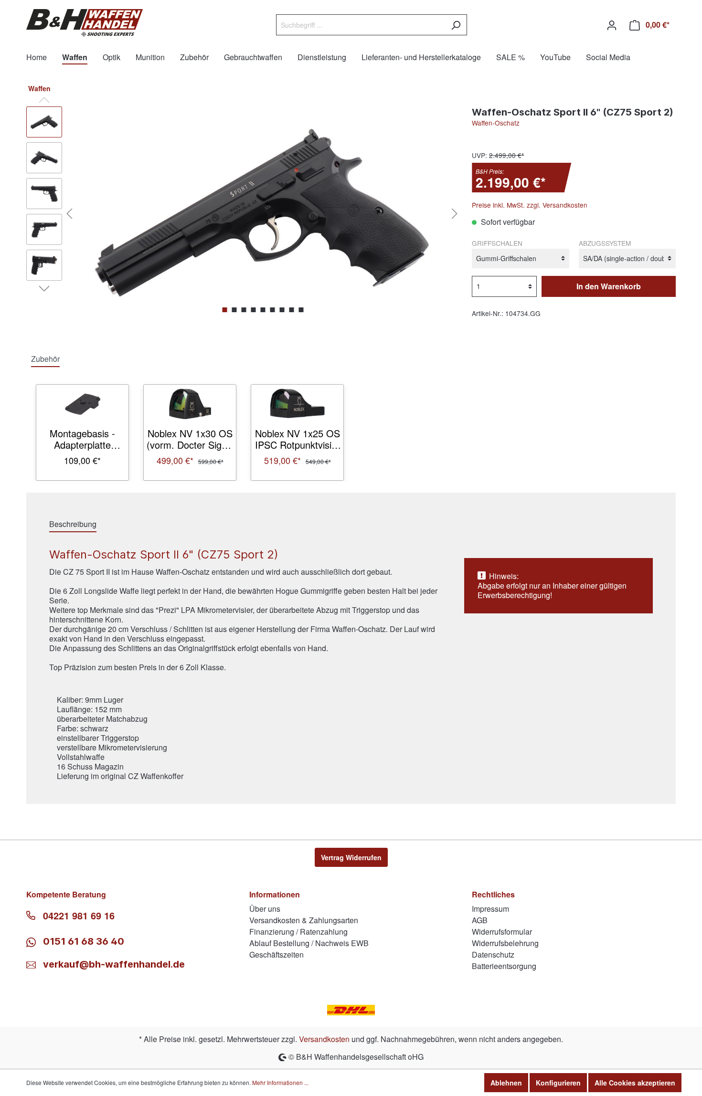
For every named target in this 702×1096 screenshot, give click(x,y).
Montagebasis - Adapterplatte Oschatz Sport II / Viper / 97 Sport (82, 439)
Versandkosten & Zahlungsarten (303, 920)
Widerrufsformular (502, 931)
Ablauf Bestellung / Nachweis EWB (309, 943)
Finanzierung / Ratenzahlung (298, 931)
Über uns (264, 908)
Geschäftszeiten (276, 954)
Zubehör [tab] (45, 358)
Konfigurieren (558, 1082)
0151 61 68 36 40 (82, 941)
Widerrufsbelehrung (505, 943)
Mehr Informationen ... (280, 1082)
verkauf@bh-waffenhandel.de (114, 964)
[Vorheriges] (69, 212)
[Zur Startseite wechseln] (84, 23)
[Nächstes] (454, 212)
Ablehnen (506, 1082)
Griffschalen (497, 243)
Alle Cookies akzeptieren (635, 1082)
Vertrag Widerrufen (351, 857)
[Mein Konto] (611, 24)
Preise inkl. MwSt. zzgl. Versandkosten (529, 205)
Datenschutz (493, 954)
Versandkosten (324, 1038)
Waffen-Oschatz (496, 122)
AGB (480, 920)
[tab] (72, 524)
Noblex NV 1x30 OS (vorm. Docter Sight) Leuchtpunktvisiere (190, 439)
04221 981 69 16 (79, 915)
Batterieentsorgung (504, 965)
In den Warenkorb (608, 286)
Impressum (490, 908)
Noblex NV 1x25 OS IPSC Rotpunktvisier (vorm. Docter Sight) (297, 439)
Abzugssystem (605, 243)
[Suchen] (456, 24)
